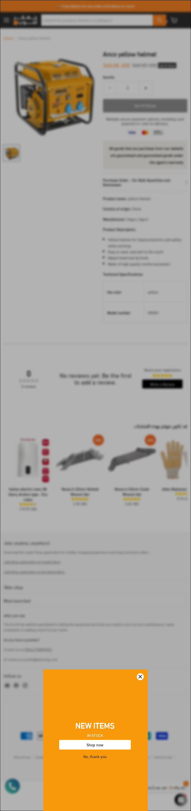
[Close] (140, 676)
